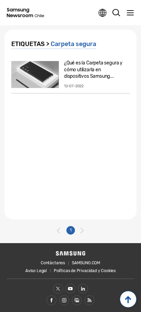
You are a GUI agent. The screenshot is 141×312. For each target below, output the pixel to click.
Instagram (64, 300)
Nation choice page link (103, 13)
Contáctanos (53, 263)
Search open (116, 13)
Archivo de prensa (77, 300)
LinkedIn (83, 289)
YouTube (70, 289)
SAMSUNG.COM (86, 263)
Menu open (130, 13)
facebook (51, 300)
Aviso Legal (36, 270)
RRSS (89, 300)
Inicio (128, 299)
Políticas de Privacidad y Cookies (85, 270)
